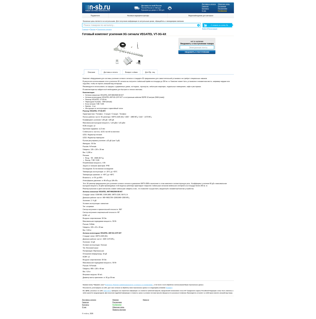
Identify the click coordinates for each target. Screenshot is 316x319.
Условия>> (169, 287)
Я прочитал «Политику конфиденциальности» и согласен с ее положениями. (129, 284)
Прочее (92, 29)
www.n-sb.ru (107, 290)
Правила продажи (119, 310)
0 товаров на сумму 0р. (219, 25)
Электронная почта (198, 47)
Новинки (115, 300)
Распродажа (222, 8)
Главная (85, 29)
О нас (204, 11)
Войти (204, 29)
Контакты (205, 8)
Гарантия (205, 6)
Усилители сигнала (104, 29)
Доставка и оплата (209, 4)
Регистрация (212, 29)
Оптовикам (222, 6)
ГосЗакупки (222, 11)
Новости (146, 300)
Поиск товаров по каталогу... (99, 25)
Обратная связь (224, 4)
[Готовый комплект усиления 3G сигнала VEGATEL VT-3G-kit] (128, 68)
